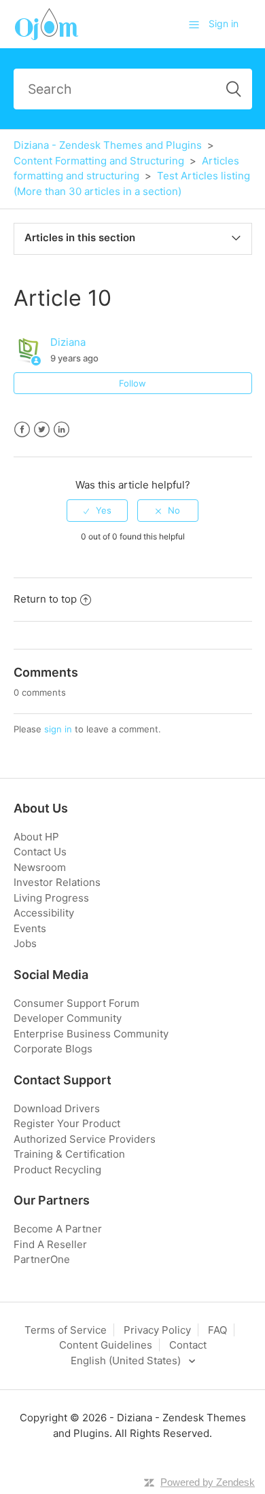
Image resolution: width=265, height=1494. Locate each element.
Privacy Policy (157, 1329)
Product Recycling (57, 1169)
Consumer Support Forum (76, 1003)
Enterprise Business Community (91, 1033)
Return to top (45, 598)
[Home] (46, 23)
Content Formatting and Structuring (99, 160)
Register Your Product (67, 1123)
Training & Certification (69, 1154)
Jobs (25, 943)
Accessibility (44, 912)
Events (30, 928)
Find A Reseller (50, 1244)
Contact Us (40, 851)
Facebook (22, 429)
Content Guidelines (105, 1344)
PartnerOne (42, 1259)
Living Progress (51, 897)
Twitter (41, 429)
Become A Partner (58, 1228)
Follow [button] (132, 383)
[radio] (97, 510)
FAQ (217, 1329)
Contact (188, 1344)
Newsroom (40, 867)
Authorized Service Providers (85, 1139)
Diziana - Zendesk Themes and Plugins (108, 145)
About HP (36, 836)
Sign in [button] (223, 23)
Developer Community (68, 1018)
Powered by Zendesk (207, 1482)
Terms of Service (65, 1329)
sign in (58, 729)
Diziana (68, 342)
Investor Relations (57, 882)
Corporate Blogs (53, 1048)
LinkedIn (61, 429)
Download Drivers (57, 1108)
